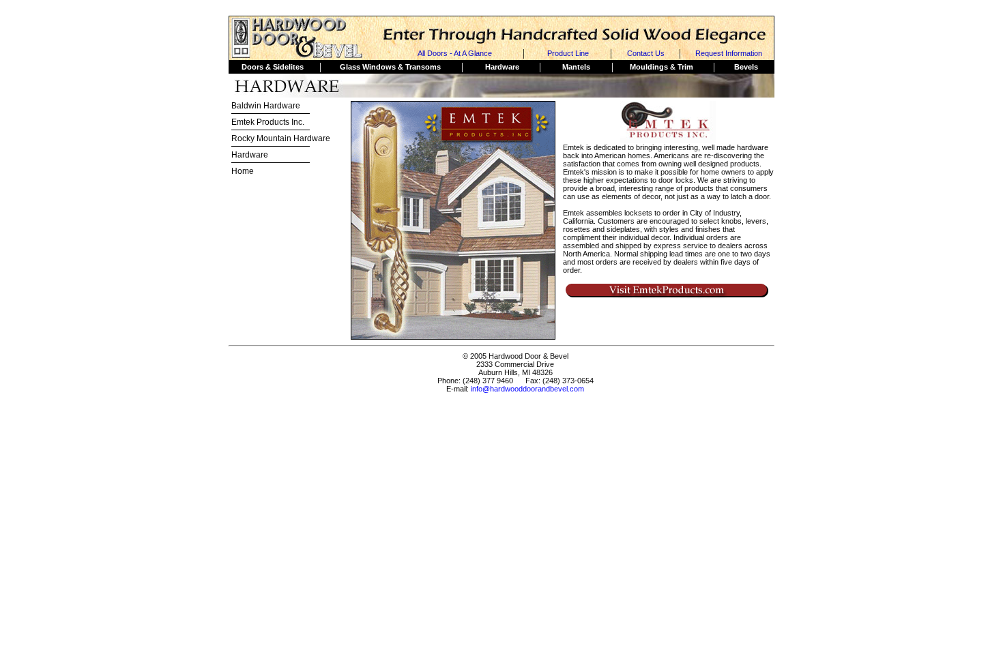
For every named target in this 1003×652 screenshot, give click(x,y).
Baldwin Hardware (265, 105)
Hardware (502, 67)
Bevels (746, 67)
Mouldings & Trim (661, 67)
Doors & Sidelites (273, 67)
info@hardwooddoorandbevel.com (527, 389)
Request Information (728, 53)
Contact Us (646, 53)
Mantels (576, 67)
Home (242, 171)
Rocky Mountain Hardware (280, 138)
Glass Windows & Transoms (390, 67)
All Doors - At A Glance (455, 53)
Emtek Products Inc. (267, 122)
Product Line (568, 53)
